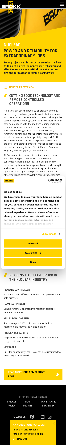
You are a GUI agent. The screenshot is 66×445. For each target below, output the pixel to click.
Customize (31, 253)
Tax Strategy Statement (49, 403)
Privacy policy (11, 403)
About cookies (27, 403)
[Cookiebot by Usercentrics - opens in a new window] (48, 181)
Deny (33, 262)
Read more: (26, 374)
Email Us (22, 439)
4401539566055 (29, 429)
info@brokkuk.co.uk (31, 434)
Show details (48, 233)
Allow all (33, 243)
